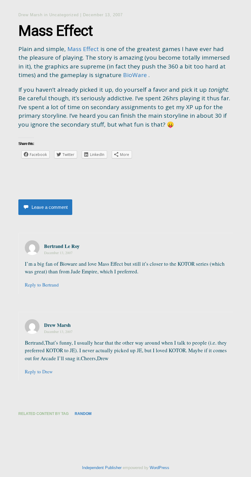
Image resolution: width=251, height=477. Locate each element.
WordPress (159, 467)
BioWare (135, 75)
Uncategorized (64, 15)
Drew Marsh (30, 15)
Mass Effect (83, 49)
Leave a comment (50, 207)
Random (83, 414)
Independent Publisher (102, 467)
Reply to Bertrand (42, 285)
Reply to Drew (39, 371)
